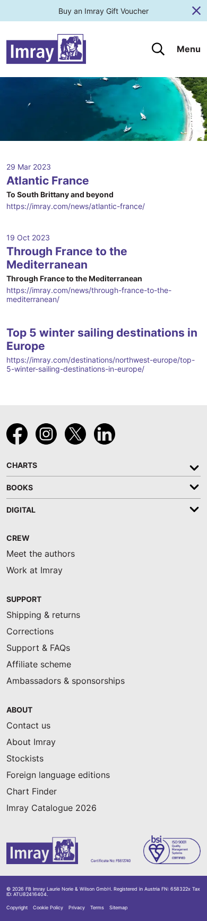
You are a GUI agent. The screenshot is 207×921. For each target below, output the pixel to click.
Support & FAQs (38, 648)
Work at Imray (34, 570)
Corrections (30, 631)
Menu (189, 49)
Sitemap (118, 907)
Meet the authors (40, 554)
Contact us (28, 726)
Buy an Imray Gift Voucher (103, 10)
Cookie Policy (48, 907)
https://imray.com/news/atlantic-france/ (75, 206)
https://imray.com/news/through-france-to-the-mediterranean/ (88, 295)
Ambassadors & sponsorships (65, 681)
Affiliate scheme (38, 664)
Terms (97, 907)
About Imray (31, 742)
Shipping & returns (43, 615)
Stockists (25, 758)
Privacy (76, 907)
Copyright (17, 907)
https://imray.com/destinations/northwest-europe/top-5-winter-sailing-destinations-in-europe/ (100, 364)
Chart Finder (31, 791)
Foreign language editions (58, 775)
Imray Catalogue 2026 (51, 808)
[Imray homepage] (46, 49)
